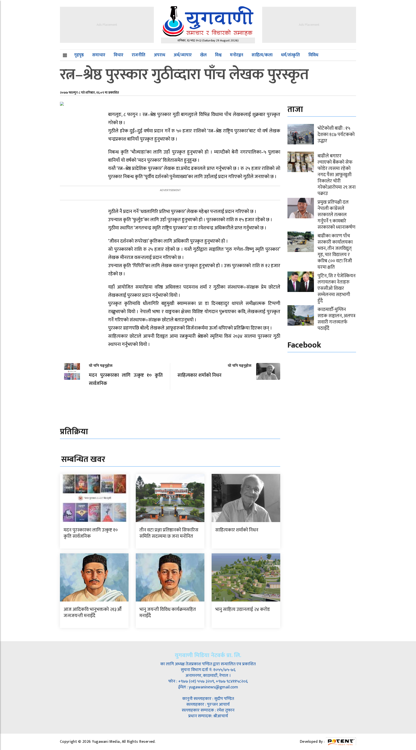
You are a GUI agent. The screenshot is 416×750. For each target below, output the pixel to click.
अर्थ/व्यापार (183, 55)
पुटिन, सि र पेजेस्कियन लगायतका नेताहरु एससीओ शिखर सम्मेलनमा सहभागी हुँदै (337, 288)
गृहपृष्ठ (79, 55)
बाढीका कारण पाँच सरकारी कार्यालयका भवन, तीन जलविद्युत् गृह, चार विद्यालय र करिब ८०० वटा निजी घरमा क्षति (335, 251)
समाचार (98, 55)
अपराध (159, 55)
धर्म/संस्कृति (290, 55)
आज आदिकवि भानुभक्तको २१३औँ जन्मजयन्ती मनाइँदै (93, 612)
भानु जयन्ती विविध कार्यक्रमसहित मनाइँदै (167, 612)
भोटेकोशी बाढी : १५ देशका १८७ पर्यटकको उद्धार (336, 134)
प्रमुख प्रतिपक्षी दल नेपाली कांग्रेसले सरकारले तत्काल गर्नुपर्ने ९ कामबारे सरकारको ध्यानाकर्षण (336, 214)
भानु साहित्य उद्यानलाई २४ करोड (242, 609)
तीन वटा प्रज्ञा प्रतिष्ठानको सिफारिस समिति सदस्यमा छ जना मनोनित (168, 533)
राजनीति (138, 55)
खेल (203, 55)
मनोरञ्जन (236, 55)
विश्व (218, 55)
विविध (313, 55)
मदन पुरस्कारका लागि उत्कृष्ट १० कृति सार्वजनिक (91, 533)
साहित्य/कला (262, 55)
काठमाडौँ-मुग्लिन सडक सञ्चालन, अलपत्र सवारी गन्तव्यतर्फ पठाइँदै (336, 318)
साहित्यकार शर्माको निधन (236, 530)
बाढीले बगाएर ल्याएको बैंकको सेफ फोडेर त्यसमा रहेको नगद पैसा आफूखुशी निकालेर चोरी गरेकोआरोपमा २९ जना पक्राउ (337, 175)
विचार (118, 55)
